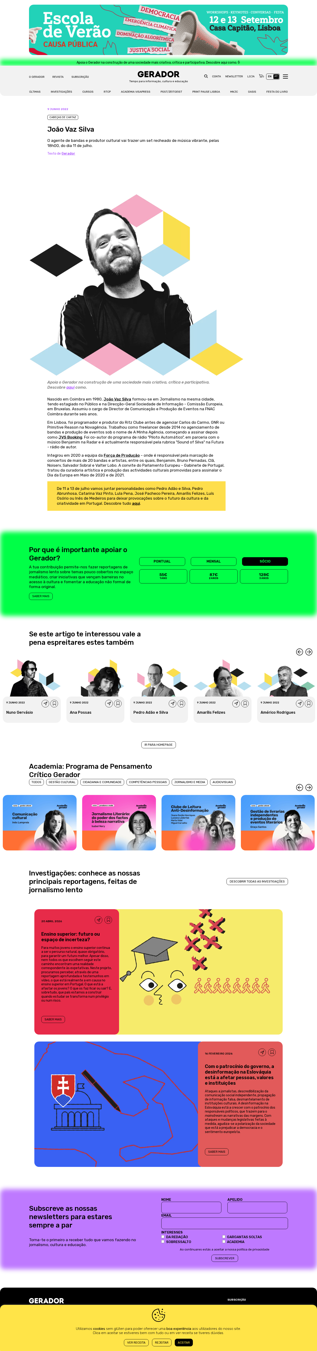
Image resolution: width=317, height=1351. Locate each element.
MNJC (234, 91)
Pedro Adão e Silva (150, 712)
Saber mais (40, 596)
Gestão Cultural (62, 782)
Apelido (235, 1200)
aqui (70, 387)
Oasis (252, 91)
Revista (58, 76)
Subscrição (80, 76)
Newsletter (234, 76)
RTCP (107, 91)
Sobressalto (178, 1242)
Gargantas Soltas (244, 1237)
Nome (166, 1200)
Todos (36, 782)
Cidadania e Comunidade (102, 782)
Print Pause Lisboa (206, 91)
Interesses (172, 1232)
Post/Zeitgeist (171, 91)
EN (270, 76)
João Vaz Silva (117, 399)
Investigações (61, 91)
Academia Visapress (135, 91)
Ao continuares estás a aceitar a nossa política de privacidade (224, 1249)
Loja (251, 76)
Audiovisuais (223, 782)
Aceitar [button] (184, 1342)
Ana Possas (80, 712)
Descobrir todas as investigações (257, 881)
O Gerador (37, 76)
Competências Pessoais (148, 782)
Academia (235, 1242)
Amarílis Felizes (211, 712)
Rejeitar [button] (161, 1342)
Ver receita (136, 1342)
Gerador (68, 154)
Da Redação (177, 1237)
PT (276, 76)
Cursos (88, 91)
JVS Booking (70, 437)
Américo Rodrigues (278, 712)
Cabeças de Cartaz (62, 117)
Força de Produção (122, 455)
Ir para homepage (159, 744)
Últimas (35, 91)
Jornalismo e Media (189, 782)
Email (166, 1215)
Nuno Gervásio (19, 712)
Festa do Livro (277, 91)
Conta (216, 76)
